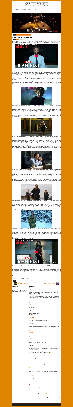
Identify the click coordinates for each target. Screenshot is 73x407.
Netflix (27, 280)
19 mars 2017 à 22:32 (31, 311)
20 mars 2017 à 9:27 (31, 338)
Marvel (20, 280)
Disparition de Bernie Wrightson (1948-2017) (23, 283)
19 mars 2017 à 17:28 (31, 289)
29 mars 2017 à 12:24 (31, 385)
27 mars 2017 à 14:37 (31, 368)
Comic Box (31, 317)
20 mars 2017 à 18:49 (31, 362)
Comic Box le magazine (23, 9)
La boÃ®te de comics (33, 367)
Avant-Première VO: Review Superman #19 (50, 283)
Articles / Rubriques (30, 9)
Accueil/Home (17, 9)
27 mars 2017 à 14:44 (31, 377)
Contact (36, 9)
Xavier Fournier (22, 39)
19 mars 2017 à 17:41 (31, 304)
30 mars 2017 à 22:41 (31, 391)
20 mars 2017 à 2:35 (31, 332)
